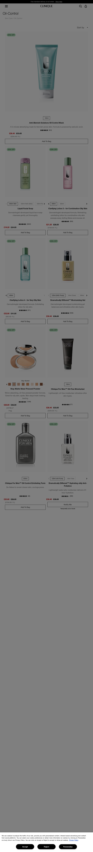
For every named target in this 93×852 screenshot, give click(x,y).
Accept (25, 847)
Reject (46, 847)
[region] (46, 842)
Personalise (68, 847)
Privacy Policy (73, 840)
